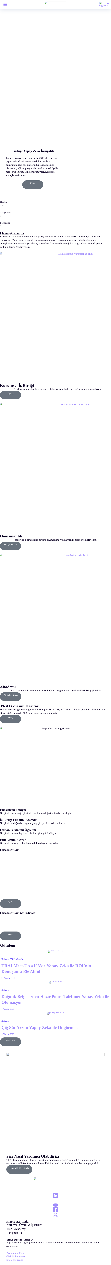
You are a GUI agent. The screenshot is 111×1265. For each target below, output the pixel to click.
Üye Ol (11, 394)
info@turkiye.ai (14, 1259)
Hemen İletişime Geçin (19, 1168)
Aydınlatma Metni (15, 1252)
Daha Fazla (10, 1040)
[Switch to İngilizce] (104, 4)
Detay (10, 718)
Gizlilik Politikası (15, 1256)
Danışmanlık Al (10, 544)
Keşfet (32, 183)
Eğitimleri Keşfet (11, 695)
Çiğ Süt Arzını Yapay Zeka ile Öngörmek (39, 1027)
